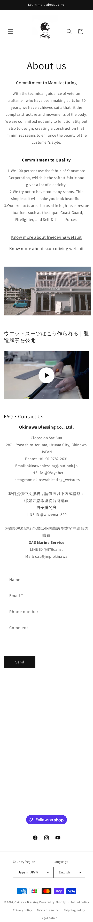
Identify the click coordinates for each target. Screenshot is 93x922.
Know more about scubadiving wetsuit (46, 248)
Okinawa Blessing (26, 902)
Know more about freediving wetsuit (46, 237)
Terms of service (48, 910)
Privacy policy (22, 910)
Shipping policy (74, 910)
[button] (10, 31)
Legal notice (49, 918)
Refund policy (80, 902)
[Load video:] (46, 375)
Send (19, 662)
